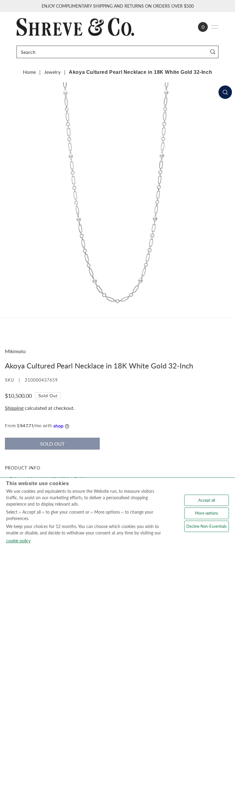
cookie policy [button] (18, 540)
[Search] (212, 52)
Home (29, 72)
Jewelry (52, 72)
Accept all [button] (206, 500)
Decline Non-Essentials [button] (206, 526)
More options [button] (206, 513)
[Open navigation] (214, 27)
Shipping (14, 408)
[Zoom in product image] (225, 92)
